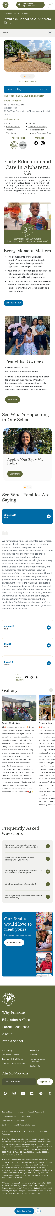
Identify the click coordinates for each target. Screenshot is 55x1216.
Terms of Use (7, 1112)
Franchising (7, 1050)
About (7, 1033)
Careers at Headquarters (13, 1063)
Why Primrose (13, 1012)
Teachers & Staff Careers (13, 1059)
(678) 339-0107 (10, 108)
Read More (12, 399)
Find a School (12, 1040)
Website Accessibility (37, 1112)
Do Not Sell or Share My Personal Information (19, 1125)
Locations (34, 1054)
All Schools (8, 13)
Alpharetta (26, 13)
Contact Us (41, 89)
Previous (1, 55)
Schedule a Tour (24, 1211)
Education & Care (16, 1019)
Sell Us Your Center (10, 1054)
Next (53, 55)
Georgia (17, 13)
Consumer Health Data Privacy (13, 1121)
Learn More (15, 474)
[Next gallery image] (51, 690)
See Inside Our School (27, 81)
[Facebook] (36, 143)
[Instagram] (43, 143)
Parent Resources (15, 1026)
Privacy (20, 1112)
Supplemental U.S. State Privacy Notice (16, 1116)
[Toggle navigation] (50, 5)
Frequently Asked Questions (37, 1060)
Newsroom (34, 1050)
